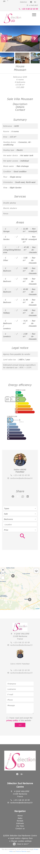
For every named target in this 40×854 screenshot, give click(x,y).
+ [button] (3, 570)
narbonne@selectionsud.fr (21, 478)
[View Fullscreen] (2, 577)
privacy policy (12, 720)
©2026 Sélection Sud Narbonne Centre (20, 836)
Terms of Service (21, 851)
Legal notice (15, 838)
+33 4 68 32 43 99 (30, 9)
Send (20, 725)
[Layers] (36, 570)
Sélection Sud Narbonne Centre (20, 785)
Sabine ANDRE (20, 470)
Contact (20, 109)
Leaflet (37, 608)
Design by (23, 844)
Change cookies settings (21, 841)
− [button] (3, 573)
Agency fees (27, 838)
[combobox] (20, 508)
